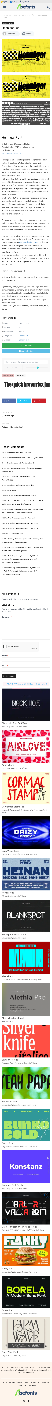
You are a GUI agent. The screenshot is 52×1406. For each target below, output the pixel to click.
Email (5, 665)
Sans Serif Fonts (31, 15)
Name (5, 655)
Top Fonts (32, 1385)
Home (6, 15)
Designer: (8, 336)
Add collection (27, 351)
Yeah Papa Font (9, 1101)
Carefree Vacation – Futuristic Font (19, 1226)
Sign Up (13, 2)
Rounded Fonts (19, 854)
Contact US (21, 1385)
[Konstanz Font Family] (26, 1166)
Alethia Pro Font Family (13, 1018)
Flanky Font (7, 1268)
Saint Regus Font (17, 533)
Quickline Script (8, 416)
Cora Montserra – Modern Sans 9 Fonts (20, 463)
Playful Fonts (18, 1146)
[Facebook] (28, 1401)
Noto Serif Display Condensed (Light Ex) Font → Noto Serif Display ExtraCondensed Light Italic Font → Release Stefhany (21, 559)
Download (27, 345)
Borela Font (7, 1310)
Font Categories (16, 15)
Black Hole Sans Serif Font (15, 723)
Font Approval (43, 1382)
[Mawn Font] (26, 958)
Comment (7, 617)
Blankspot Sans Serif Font (14, 934)
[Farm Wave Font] (26, 1333)
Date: (6, 323)
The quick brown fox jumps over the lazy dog (27, 384)
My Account (25, 2)
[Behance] (24, 1401)
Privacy (12, 1382)
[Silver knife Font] (26, 1041)
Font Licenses (30, 1382)
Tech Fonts (40, 1230)
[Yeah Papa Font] (26, 1083)
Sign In (4, 2)
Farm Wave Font (10, 1352)
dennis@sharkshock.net (12, 153)
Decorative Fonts (8, 768)
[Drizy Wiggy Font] (26, 832)
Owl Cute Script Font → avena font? (21, 485)
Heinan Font (8, 892)
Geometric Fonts (22, 979)
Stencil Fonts (32, 1313)
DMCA (19, 1382)
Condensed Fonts (8, 979)
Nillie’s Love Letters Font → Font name (24, 523)
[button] (48, 8)
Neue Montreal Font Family (26, 495)
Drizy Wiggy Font (10, 851)
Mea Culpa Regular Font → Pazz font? (21, 518)
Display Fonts (7, 854)
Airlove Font (8, 765)
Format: (7, 327)
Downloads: (9, 331)
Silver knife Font (10, 1059)
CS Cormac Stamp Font (13, 806)
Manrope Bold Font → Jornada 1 (20, 452)
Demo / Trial (24, 340)
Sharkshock (23, 336)
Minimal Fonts (7, 1313)
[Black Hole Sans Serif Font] (26, 705)
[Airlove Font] (26, 746)
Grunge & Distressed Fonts (12, 810)
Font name (12, 490)
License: (7, 340)
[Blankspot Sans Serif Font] (26, 916)
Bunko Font (7, 1143)
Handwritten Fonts (30, 810)
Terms (4, 1382)
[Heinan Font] (26, 874)
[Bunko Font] (26, 1125)
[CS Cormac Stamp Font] (26, 788)
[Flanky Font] (26, 1250)
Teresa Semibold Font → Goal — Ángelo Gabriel (26, 458)
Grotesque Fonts (8, 1063)
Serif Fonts (33, 1063)
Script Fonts (31, 1105)
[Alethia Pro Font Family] (26, 999)
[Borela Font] (26, 1292)
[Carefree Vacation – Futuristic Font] (26, 1208)
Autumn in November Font (12, 427)
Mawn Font (7, 976)
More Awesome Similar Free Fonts (27, 683)
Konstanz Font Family (12, 1185)
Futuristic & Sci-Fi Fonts (11, 1230)
